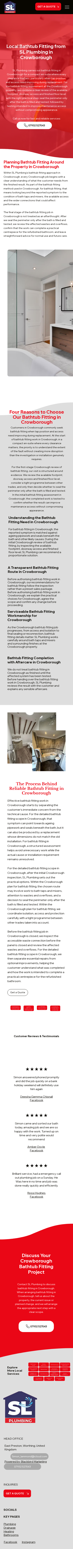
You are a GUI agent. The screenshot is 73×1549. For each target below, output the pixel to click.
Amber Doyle (36, 1146)
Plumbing (10, 1524)
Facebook (10, 1542)
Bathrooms (11, 1535)
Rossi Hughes (36, 1193)
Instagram (28, 1542)
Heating (9, 1531)
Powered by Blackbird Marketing (25, 1461)
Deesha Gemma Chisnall (36, 1096)
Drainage (10, 1527)
